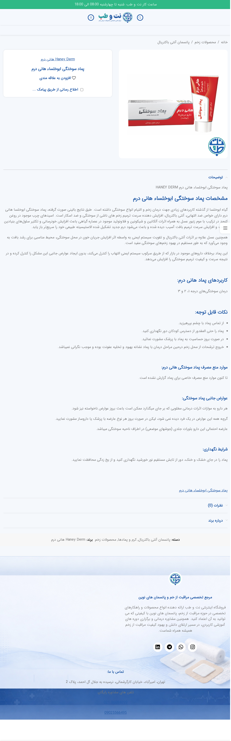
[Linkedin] (157, 647)
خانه (224, 42)
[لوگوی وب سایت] (115, 17)
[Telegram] (169, 647)
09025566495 (115, 713)
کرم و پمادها (127, 539)
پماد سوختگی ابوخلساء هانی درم (203, 490)
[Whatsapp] (181, 647)
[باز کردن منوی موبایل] (90, 17)
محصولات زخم (205, 42)
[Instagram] (192, 647)
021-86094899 (115, 702)
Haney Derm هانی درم (58, 59)
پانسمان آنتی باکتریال (173, 42)
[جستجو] (140, 17)
